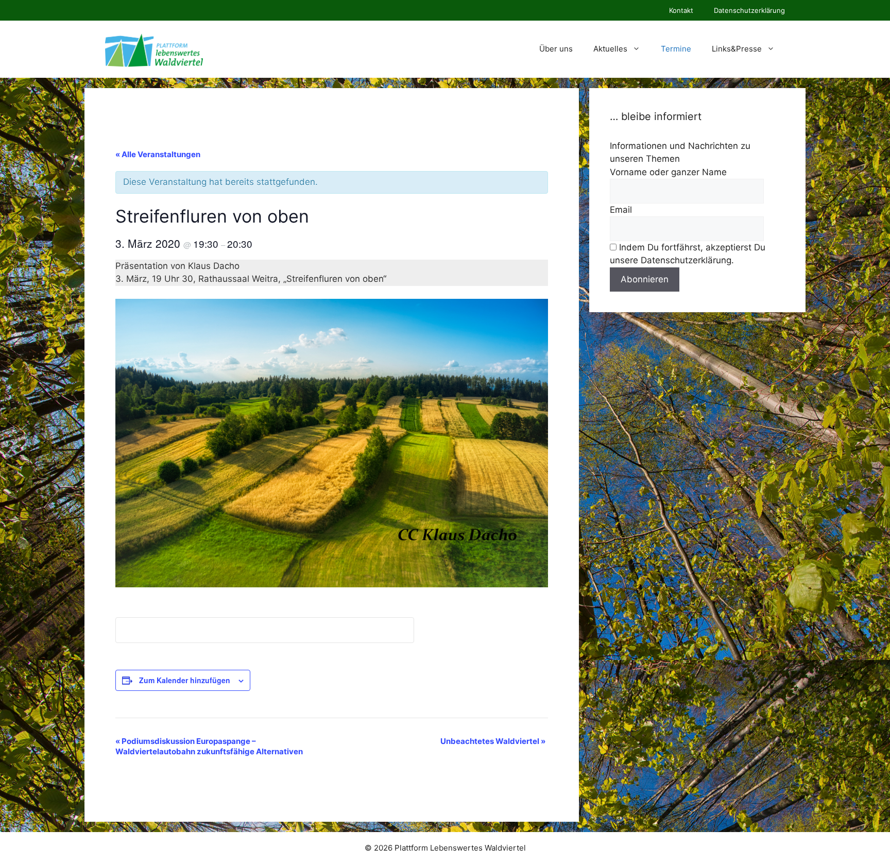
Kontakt (681, 10)
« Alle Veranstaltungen (157, 154)
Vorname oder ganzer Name (668, 172)
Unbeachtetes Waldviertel (492, 741)
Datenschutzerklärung (749, 10)
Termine (676, 49)
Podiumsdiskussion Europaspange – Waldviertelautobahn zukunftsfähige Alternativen (209, 746)
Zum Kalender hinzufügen (184, 680)
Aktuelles (610, 49)
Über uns (556, 49)
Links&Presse (737, 49)
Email (621, 210)
